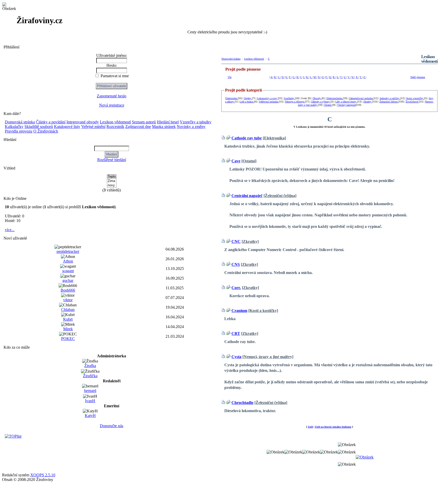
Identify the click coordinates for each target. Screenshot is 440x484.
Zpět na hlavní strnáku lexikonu (333, 426)
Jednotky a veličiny (390, 98)
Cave (235, 161)
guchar (67, 280)
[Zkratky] (250, 241)
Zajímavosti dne (138, 126)
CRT (235, 333)
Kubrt (68, 319)
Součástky (289, 98)
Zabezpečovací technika (361, 98)
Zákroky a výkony (321, 101)
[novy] (111, 185)
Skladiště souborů (38, 126)
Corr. (236, 287)
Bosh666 (68, 290)
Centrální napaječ (247, 195)
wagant (68, 271)
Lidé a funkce (247, 101)
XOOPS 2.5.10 (42, 475)
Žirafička (90, 376)
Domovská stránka (20, 122)
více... (10, 230)
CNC (236, 241)
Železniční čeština (388, 101)
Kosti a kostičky (415, 98)
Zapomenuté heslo (111, 96)
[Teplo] (111, 177)
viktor (68, 300)
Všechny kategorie (346, 104)
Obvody (317, 98)
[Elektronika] (274, 138)
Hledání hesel (168, 122)
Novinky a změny (191, 126)
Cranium (239, 310)
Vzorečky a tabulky (195, 122)
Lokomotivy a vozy (267, 98)
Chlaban (68, 309)
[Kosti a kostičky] (263, 310)
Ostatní (328, 104)
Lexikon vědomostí (115, 122)
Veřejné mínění (93, 126)
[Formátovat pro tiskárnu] (223, 138)
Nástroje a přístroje (295, 101)
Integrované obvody (82, 122)
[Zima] (111, 181)
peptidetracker (68, 251)
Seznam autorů (144, 122)
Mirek (68, 329)
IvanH (90, 401)
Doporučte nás (111, 426)
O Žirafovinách (45, 131)
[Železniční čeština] (280, 195)
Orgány (248, 98)
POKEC (68, 338)
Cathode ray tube (246, 138)
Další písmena (417, 77)
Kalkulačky (14, 126)
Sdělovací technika (269, 101)
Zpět (310, 426)
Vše (229, 77)
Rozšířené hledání (111, 160)
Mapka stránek (164, 126)
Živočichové (412, 101)
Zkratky (367, 101)
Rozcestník (115, 126)
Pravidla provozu (18, 131)
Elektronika (231, 98)
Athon (68, 261)
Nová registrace (111, 105)
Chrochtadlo (242, 402)
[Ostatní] (248, 161)
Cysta (236, 357)
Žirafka (90, 365)
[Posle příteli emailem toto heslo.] (228, 138)
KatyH (90, 415)
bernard (90, 390)
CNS (235, 264)
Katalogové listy (67, 126)
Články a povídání (50, 122)
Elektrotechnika (334, 98)
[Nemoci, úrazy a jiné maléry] (267, 357)
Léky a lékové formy (346, 101)
